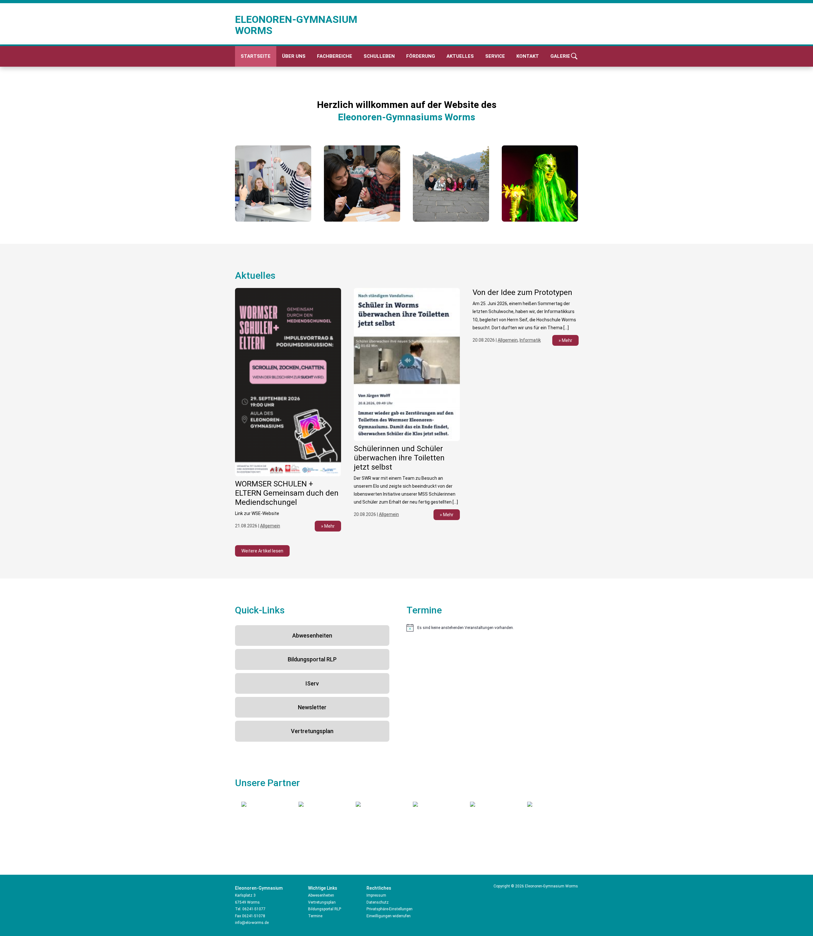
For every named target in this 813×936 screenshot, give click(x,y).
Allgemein (270, 525)
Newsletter (312, 707)
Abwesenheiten (312, 635)
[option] (273, 183)
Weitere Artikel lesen (262, 550)
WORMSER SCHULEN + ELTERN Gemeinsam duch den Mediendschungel (287, 493)
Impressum (376, 895)
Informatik (530, 340)
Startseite (256, 56)
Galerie (560, 56)
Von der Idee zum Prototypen (522, 292)
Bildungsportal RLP (312, 659)
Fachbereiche (334, 56)
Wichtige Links (322, 888)
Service (495, 56)
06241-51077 (253, 909)
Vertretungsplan (312, 731)
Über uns (294, 56)
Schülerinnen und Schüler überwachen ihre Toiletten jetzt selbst (399, 457)
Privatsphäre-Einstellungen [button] (389, 909)
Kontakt (527, 56)
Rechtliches (378, 888)
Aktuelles (460, 56)
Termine (315, 916)
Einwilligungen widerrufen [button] (388, 916)
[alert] (492, 628)
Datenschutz (377, 902)
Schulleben (379, 56)
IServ (312, 683)
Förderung (420, 56)
